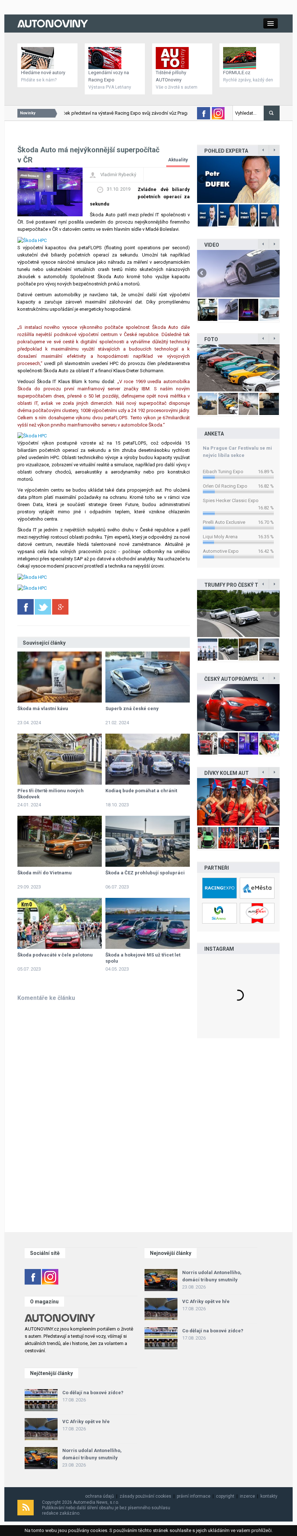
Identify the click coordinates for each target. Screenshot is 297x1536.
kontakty (268, 1496)
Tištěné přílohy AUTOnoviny (171, 76)
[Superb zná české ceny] (147, 677)
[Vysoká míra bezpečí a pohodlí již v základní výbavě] (238, 613)
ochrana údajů (99, 1496)
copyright (225, 1496)
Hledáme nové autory (43, 72)
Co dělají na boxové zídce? (212, 1330)
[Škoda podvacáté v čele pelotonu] (59, 923)
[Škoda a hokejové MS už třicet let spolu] (147, 923)
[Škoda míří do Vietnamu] (59, 841)
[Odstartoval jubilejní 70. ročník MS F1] (238, 179)
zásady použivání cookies (145, 1496)
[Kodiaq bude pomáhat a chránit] (147, 759)
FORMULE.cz (236, 72)
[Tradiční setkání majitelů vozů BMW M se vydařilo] (238, 367)
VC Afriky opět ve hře (206, 1301)
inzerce (247, 1496)
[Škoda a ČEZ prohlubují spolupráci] (147, 841)
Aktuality (178, 159)
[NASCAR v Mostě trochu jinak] (238, 801)
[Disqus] (103, 1099)
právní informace (193, 1496)
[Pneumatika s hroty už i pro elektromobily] (238, 273)
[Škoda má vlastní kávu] (59, 677)
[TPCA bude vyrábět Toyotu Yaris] (238, 707)
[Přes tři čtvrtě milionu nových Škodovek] (59, 759)
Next (274, 179)
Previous (202, 179)
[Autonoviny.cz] (52, 23)
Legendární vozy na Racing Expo (108, 76)
